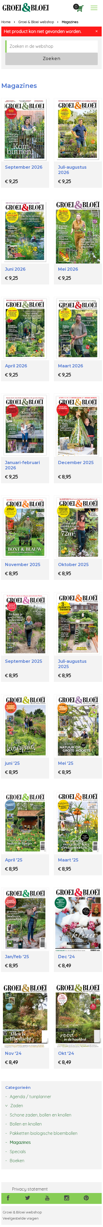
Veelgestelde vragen (21, 1218)
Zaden (16, 1105)
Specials (18, 1151)
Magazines (20, 1142)
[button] (94, 8)
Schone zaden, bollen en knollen (40, 1115)
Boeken (17, 1160)
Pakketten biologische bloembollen (43, 1133)
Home (6, 22)
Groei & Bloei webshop (36, 22)
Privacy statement (30, 1189)
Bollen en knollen (26, 1124)
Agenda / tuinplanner (30, 1096)
